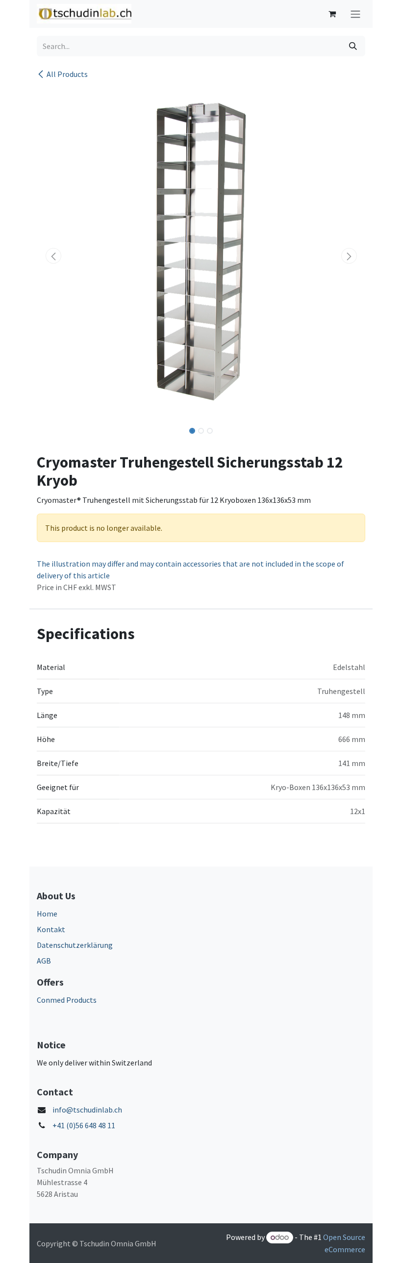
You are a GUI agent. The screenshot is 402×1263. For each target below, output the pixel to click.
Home (47, 913)
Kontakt (51, 929)
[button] (53, 256)
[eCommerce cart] (332, 14)
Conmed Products (67, 1000)
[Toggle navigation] (355, 14)
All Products (67, 74)
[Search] (353, 46)
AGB (44, 961)
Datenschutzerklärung (75, 945)
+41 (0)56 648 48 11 (83, 1125)
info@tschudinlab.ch (87, 1109)
